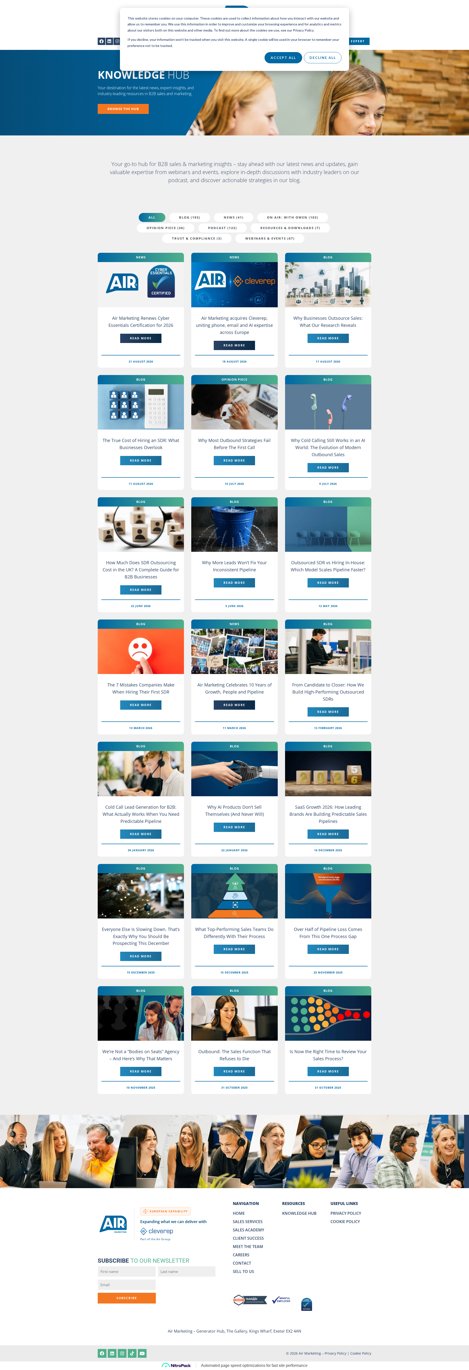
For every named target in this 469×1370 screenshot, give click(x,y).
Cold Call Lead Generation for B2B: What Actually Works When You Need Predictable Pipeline (141, 814)
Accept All (283, 57)
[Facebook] (101, 41)
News (234, 217)
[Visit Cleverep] (156, 1231)
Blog (189, 217)
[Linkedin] (109, 41)
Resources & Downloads (290, 228)
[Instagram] (117, 41)
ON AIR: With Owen (292, 217)
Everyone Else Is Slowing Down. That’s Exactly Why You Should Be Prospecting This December (141, 936)
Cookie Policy (360, 1353)
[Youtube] (142, 1353)
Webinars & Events (270, 238)
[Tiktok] (132, 1353)
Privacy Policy (335, 1353)
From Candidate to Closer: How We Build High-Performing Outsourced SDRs (328, 692)
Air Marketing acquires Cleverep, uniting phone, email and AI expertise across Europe (234, 325)
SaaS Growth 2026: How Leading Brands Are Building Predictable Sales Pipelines (328, 814)
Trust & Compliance (197, 238)
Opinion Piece (166, 228)
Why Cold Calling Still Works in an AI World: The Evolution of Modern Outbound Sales (328, 447)
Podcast (222, 228)
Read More (141, 338)
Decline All (322, 57)
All (152, 217)
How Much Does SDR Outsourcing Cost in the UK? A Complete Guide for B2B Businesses (141, 570)
